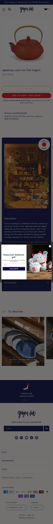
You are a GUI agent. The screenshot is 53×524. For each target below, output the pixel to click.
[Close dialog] (50, 246)
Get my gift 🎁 (14, 268)
